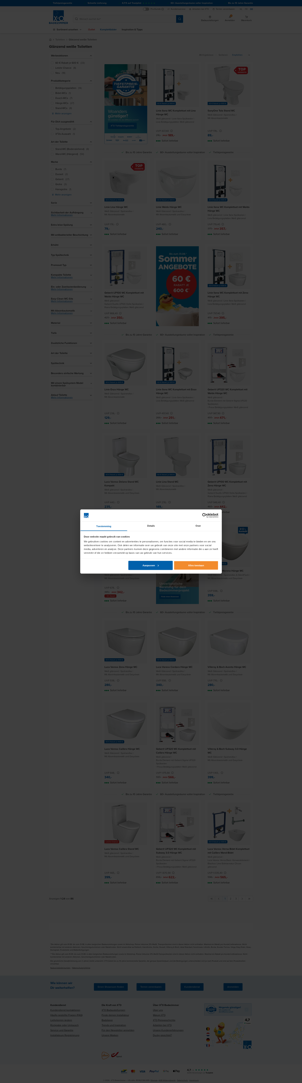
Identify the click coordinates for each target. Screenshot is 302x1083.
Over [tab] (198, 525)
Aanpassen (149, 565)
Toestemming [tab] (103, 526)
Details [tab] (151, 525)
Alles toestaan (196, 565)
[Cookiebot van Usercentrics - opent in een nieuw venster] (204, 515)
